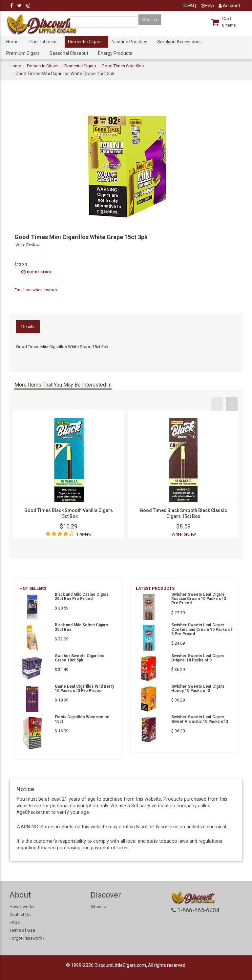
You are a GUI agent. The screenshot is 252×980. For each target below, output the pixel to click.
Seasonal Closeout (69, 53)
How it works (22, 906)
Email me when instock (36, 289)
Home (12, 41)
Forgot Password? (27, 938)
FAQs (15, 922)
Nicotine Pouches (129, 41)
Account (231, 5)
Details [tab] (27, 326)
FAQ (192, 5)
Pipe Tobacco (42, 41)
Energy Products (115, 53)
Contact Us (20, 914)
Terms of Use (22, 930)
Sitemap (98, 906)
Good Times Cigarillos (123, 65)
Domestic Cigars (85, 41)
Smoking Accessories (179, 41)
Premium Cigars (23, 53)
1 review (84, 534)
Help (209, 5)
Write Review (27, 244)
